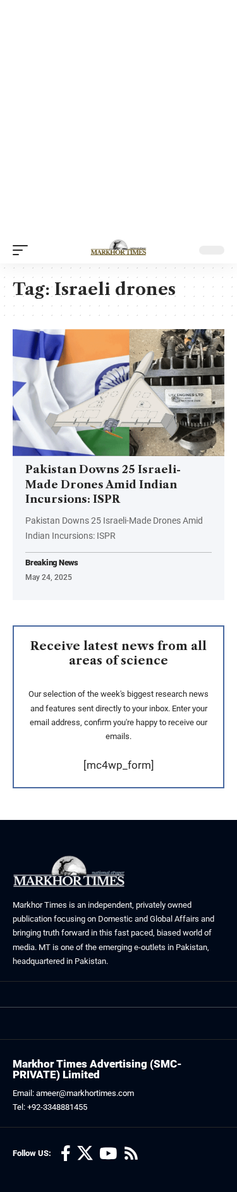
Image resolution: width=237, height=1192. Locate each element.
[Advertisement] (118, 118)
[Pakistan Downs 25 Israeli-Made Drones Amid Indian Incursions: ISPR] (118, 392)
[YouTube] (108, 1153)
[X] (85, 1153)
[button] (23, 250)
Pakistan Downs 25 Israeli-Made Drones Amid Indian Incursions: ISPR (103, 484)
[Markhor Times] (118, 250)
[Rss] (131, 1153)
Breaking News (51, 563)
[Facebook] (66, 1153)
